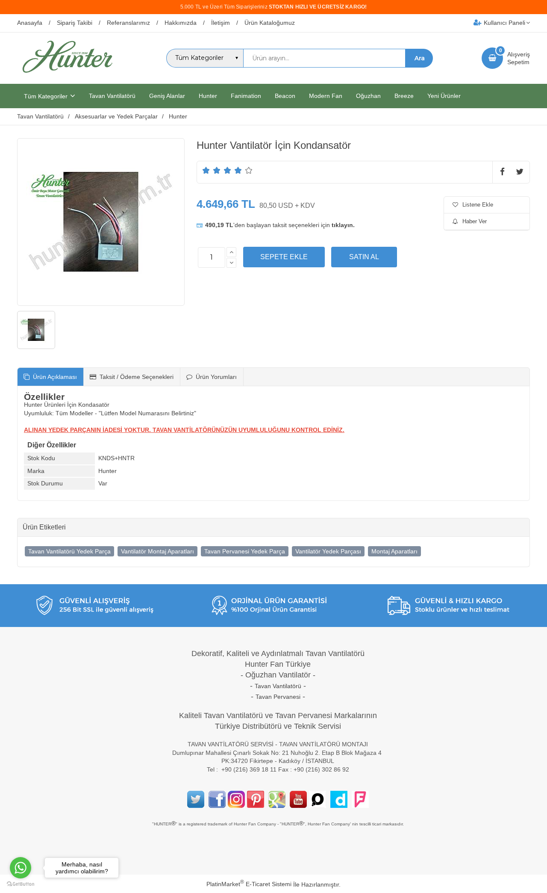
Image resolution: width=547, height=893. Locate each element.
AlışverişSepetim (518, 58)
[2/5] (211, 170)
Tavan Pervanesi (278, 696)
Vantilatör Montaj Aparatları (157, 551)
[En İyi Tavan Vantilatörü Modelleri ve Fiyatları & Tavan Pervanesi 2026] (67, 76)
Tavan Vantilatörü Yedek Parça (69, 551)
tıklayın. (343, 225)
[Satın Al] (364, 257)
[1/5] (206, 170)
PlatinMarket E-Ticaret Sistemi (248, 884)
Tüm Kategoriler (46, 96)
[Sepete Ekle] (284, 257)
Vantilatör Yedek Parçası (328, 551)
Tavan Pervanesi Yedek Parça (244, 551)
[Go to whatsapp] (20, 867)
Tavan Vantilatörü (278, 686)
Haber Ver (474, 221)
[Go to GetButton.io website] (20, 884)
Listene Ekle (477, 204)
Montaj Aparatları (394, 551)
